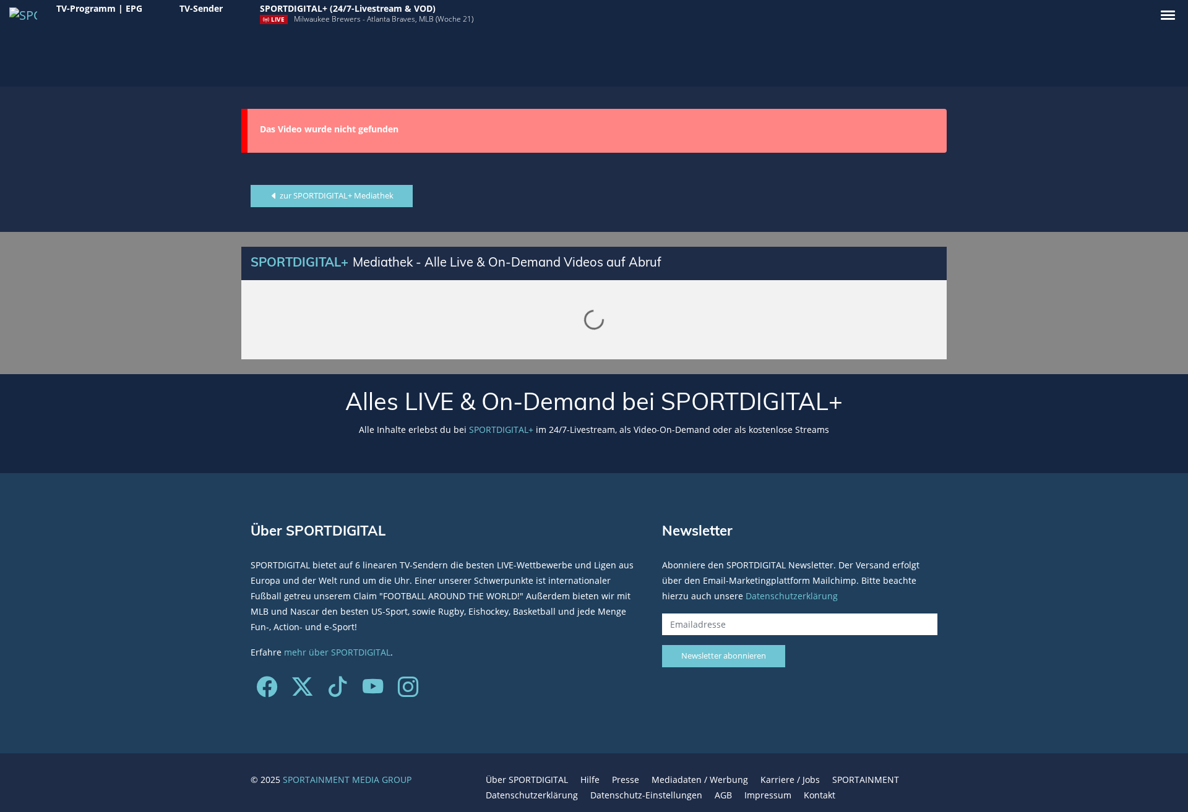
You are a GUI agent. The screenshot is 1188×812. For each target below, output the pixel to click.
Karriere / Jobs (790, 779)
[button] (1168, 15)
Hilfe (590, 779)
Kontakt (819, 795)
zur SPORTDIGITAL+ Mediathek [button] (336, 195)
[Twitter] (302, 691)
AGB (723, 795)
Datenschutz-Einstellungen (646, 795)
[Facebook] (267, 691)
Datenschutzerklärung (792, 596)
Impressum (767, 795)
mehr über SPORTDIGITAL (337, 652)
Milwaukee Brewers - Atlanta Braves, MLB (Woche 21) (383, 19)
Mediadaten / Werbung (700, 779)
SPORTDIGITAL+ (501, 429)
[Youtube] (372, 691)
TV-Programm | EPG (99, 8)
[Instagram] (408, 691)
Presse (625, 779)
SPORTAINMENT (865, 779)
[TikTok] (337, 691)
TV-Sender (201, 8)
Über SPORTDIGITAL (527, 779)
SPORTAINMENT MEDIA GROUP (347, 779)
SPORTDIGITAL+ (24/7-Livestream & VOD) (348, 8)
